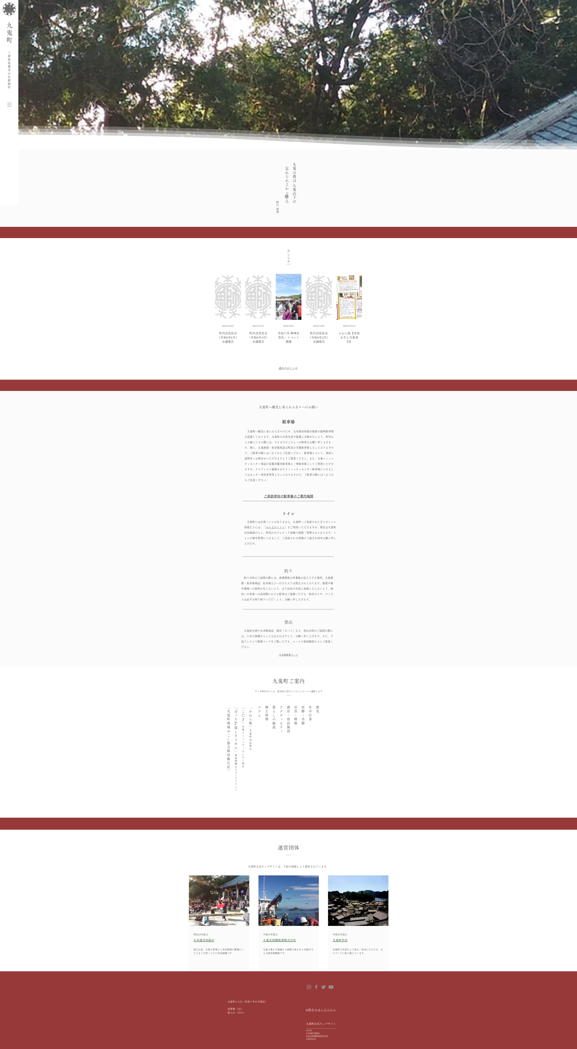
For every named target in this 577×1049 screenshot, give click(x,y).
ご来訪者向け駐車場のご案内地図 (288, 496)
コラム (259, 711)
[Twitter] (324, 987)
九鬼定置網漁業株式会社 (279, 940)
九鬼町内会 (340, 940)
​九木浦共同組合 (203, 940)
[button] (9, 104)
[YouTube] (331, 987)
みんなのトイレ (275, 527)
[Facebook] (316, 987)
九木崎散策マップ (288, 655)
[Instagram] (309, 987)
